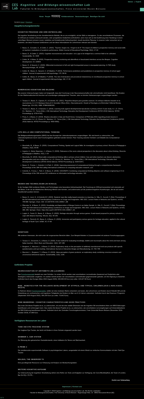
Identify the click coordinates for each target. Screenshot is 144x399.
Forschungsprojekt (27, 274)
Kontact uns (77, 386)
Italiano (130, 2)
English (138, 2)
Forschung (56, 16)
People (47, 16)
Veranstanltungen (82, 16)
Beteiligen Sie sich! (97, 16)
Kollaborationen (67, 16)
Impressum (66, 386)
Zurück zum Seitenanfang (121, 380)
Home (41, 16)
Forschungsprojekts (39, 291)
